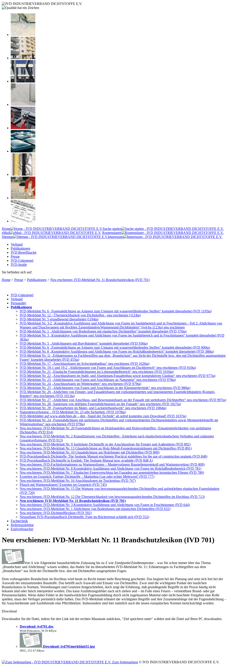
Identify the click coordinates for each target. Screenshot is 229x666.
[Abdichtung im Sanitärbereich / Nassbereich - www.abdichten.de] (23, 104)
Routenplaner (111, 233)
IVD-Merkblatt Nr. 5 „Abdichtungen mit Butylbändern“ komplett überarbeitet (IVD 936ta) (84, 343)
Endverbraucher (22, 529)
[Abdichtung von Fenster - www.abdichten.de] (23, 81)
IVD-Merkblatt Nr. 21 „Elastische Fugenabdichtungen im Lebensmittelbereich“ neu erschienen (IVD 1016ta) (97, 372)
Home (6, 229)
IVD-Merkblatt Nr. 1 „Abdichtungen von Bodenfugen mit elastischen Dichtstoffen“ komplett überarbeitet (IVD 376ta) (103, 331)
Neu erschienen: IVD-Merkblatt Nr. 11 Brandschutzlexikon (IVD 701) (100, 280)
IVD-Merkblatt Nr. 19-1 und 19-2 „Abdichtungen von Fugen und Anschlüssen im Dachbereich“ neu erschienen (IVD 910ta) (108, 368)
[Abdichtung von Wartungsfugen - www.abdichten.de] (23, 198)
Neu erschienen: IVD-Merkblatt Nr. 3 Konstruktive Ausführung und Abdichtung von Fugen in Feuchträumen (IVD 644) (105, 505)
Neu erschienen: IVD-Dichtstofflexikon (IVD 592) (55, 513)
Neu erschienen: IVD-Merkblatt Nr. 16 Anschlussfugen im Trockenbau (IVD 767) (78, 480)
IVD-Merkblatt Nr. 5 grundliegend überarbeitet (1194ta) (59, 319)
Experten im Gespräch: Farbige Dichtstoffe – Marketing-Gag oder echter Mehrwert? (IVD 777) (87, 476)
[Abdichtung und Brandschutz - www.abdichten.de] (23, 174)
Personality (18, 303)
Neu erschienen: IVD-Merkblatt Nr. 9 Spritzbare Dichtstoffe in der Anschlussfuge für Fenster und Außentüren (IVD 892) (105, 444)
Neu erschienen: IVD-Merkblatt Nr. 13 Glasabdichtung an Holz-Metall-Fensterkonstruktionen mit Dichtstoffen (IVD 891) (106, 448)
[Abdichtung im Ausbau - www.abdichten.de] (23, 128)
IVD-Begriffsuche (23, 252)
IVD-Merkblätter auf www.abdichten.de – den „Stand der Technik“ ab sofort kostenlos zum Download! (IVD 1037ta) (103, 416)
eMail (6, 233)
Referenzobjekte (22, 525)
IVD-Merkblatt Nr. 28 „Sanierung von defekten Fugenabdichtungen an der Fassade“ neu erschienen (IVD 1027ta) (100, 404)
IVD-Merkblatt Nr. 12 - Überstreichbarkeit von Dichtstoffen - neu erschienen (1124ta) (80, 315)
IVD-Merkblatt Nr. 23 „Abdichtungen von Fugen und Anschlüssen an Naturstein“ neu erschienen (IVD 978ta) (98, 380)
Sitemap (7, 237)
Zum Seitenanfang (124, 662)
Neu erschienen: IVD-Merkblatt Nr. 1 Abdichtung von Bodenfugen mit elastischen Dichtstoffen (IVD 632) (95, 509)
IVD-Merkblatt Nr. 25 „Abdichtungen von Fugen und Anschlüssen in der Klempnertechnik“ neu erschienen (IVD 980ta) (105, 388)
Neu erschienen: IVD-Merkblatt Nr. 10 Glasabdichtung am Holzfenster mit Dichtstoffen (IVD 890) (89, 452)
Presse (15, 256)
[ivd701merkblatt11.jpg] (31, 646)
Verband (17, 244)
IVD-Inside (19, 264)
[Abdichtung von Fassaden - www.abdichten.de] (23, 58)
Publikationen (20, 248)
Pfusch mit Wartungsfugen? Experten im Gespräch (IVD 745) (63, 485)
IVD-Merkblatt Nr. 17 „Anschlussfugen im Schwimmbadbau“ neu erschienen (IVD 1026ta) (84, 363)
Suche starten (112, 229)
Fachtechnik (19, 521)
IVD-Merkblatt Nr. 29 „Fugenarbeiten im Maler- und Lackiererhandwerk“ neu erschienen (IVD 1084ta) (93, 408)
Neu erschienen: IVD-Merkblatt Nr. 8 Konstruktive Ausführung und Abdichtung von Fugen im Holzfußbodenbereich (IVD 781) (110, 468)
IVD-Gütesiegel (22, 260)
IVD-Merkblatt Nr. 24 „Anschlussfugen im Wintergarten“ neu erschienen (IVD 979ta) (80, 384)
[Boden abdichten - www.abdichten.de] (23, 35)
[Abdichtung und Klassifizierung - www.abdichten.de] (23, 221)
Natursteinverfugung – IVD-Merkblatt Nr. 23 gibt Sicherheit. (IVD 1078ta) (73, 412)
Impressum (115, 237)
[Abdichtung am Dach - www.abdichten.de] (23, 151)
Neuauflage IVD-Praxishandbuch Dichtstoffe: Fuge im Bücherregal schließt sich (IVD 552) (84, 517)
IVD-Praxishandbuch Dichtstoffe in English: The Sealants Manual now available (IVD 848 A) (86, 460)
